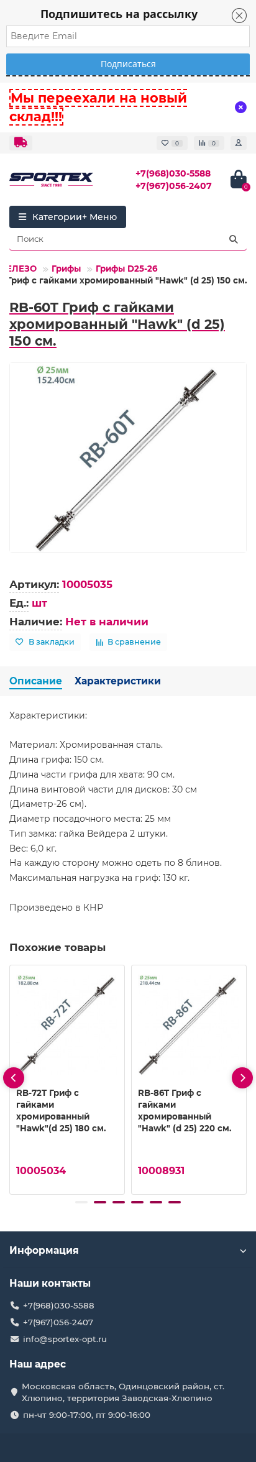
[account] (239, 143)
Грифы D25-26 (126, 269)
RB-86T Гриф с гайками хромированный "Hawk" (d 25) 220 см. (184, 1110)
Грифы (66, 269)
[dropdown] (20, 143)
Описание (35, 681)
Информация (44, 1250)
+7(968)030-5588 (173, 173)
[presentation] (13, 1077)
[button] (81, 1202)
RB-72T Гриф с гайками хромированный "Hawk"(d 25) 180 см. (61, 1110)
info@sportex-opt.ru (65, 1339)
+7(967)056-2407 (173, 185)
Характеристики (118, 681)
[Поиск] (233, 239)
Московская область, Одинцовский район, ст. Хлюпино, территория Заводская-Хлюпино (123, 1392)
